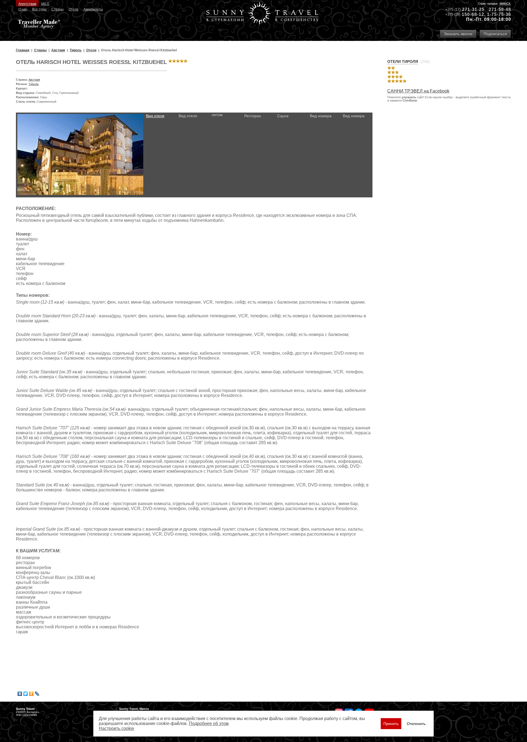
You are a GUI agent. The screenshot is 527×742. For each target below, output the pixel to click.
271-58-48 (500, 9)
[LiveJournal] (37, 693)
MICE (45, 4)
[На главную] (262, 14)
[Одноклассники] (31, 693)
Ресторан (252, 116)
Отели (74, 9)
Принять (391, 723)
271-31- (470, 9)
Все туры (39, 9)
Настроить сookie (116, 728)
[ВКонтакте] (20, 693)
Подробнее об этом (209, 723)
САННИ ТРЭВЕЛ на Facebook (418, 91)
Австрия (34, 79)
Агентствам (27, 4)
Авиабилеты (93, 9)
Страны (57, 9)
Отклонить (416, 723)
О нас (22, 9)
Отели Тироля (402, 61)
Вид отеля (155, 116)
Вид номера (321, 116)
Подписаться (495, 34)
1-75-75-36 (499, 14)
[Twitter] (26, 693)
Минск (505, 3)
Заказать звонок (458, 34)
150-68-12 (473, 14)
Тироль (34, 84)
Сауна (282, 116)
